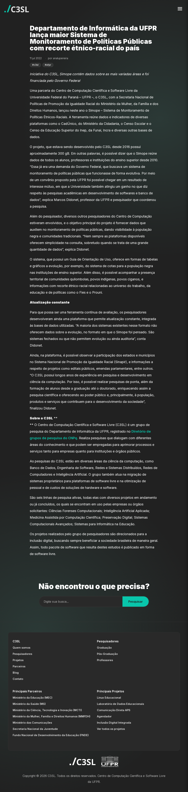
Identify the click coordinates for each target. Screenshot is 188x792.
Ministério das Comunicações (32, 722)
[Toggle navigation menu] (180, 9)
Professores (105, 660)
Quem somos (21, 647)
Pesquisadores (22, 653)
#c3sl (35, 64)
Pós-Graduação (107, 653)
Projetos (18, 660)
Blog (16, 672)
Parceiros (19, 666)
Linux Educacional (109, 697)
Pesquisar (135, 601)
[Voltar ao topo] (180, 786)
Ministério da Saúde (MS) (29, 703)
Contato (18, 678)
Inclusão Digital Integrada (114, 722)
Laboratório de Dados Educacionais (120, 703)
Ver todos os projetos (111, 728)
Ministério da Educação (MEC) (32, 697)
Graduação (104, 647)
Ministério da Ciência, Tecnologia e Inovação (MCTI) (47, 710)
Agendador (104, 716)
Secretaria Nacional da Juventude (35, 728)
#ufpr (48, 64)
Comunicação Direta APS (113, 710)
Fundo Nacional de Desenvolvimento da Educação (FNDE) (51, 735)
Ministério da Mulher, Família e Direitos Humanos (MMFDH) (51, 716)
